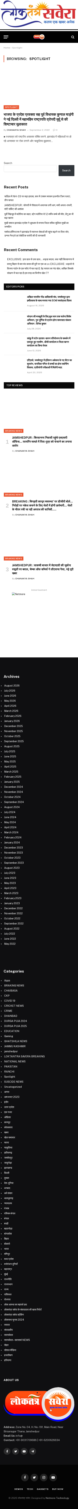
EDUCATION (11, 1031)
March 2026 (11, 710)
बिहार (6, 1238)
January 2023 (12, 903)
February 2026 (12, 716)
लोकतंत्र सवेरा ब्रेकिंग (14, 1314)
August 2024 (12, 807)
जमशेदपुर (8, 1157)
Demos (19, 1489)
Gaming (8, 1036)
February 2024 (13, 837)
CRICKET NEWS (14, 1005)
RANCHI (9, 1071)
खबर (6, 1132)
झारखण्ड (8, 1167)
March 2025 (11, 771)
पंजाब (6, 1208)
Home (7, 47)
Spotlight (11, 107)
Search (8, 163)
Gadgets (43, 1489)
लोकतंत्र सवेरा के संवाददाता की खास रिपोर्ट (23, 1309)
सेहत (6, 1345)
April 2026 (10, 705)
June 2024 (10, 817)
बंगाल (6, 1218)
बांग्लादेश (8, 1233)
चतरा (6, 1142)
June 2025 (10, 756)
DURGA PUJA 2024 (15, 1021)
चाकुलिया (8, 1147)
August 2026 (12, 685)
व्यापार (7, 1324)
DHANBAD (10, 1015)
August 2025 (12, 746)
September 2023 (14, 862)
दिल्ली (6, 1172)
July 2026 (9, 690)
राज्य (6, 1289)
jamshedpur (11, 1051)
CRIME (8, 1010)
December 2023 (13, 847)
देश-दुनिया (8, 1183)
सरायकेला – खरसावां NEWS (17, 1340)
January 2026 (12, 721)
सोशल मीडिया (10, 1350)
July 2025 (9, 751)
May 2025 (10, 761)
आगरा (6, 1091)
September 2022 (14, 923)
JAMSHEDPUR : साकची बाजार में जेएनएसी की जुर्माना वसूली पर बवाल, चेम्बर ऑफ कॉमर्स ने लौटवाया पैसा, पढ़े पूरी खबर (42, 569)
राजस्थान (8, 1284)
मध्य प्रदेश (9, 1259)
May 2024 (10, 822)
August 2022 (11, 928)
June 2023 (10, 878)
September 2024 (14, 802)
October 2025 (12, 736)
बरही (6, 1223)
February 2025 (12, 776)
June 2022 (10, 938)
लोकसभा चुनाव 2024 (14, 1319)
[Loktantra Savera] (39, 37)
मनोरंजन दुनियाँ (11, 1264)
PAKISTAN (10, 1066)
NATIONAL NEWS (15, 1061)
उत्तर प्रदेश (9, 1107)
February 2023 (12, 898)
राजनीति (8, 1279)
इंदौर (6, 1102)
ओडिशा (7, 1117)
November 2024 (13, 791)
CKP (7, 995)
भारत (6, 1248)
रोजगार (7, 1299)
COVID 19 (9, 1000)
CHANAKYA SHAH (16, 130)
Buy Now (57, 1489)
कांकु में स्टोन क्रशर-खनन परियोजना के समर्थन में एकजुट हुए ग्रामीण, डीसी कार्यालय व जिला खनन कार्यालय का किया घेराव (48, 342)
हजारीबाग (8, 1355)
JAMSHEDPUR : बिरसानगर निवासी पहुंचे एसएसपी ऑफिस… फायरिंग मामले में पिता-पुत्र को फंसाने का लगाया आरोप (42, 441)
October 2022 (12, 918)
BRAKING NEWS (13, 431)
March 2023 (11, 893)
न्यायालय (8, 1203)
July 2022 (9, 933)
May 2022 (10, 943)
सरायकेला (8, 1334)
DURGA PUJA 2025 (15, 1026)
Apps (7, 980)
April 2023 (10, 888)
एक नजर (8, 1112)
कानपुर (7, 1122)
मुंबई (6, 1274)
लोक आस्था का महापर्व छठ (15, 1304)
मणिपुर (7, 1253)
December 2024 (13, 786)
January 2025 (12, 781)
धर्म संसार (8, 1193)
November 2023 (13, 852)
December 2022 (13, 908)
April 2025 (10, 766)
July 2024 (9, 812)
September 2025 (14, 741)
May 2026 (10, 700)
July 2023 (9, 872)
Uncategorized (13, 1086)
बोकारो (7, 1243)
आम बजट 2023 (11, 1096)
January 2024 (12, 842)
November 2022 (13, 913)
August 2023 (12, 867)
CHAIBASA (11, 990)
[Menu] (6, 37)
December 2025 (13, 726)
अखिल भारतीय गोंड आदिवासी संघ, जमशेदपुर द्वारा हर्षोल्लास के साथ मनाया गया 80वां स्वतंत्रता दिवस (49, 298)
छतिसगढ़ (8, 1152)
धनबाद (7, 1188)
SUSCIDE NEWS (13, 1081)
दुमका (6, 1177)
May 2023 (10, 883)
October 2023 (12, 857)
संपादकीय (8, 1329)
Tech (30, 1489)
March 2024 (11, 832)
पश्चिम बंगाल (9, 1213)
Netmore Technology (57, 1498)
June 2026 (10, 695)
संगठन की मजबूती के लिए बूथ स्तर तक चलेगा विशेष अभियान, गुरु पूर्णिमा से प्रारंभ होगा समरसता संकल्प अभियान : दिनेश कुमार (49, 320)
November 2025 (13, 731)
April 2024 (10, 827)
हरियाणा (7, 1360)
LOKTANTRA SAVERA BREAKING (24, 1056)
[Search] (72, 37)
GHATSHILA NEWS (15, 1041)
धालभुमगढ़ (8, 1198)
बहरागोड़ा (8, 1228)
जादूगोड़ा (8, 1162)
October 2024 (12, 797)
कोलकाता (8, 1127)
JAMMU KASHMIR (15, 1046)
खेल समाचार (9, 1137)
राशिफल (7, 1294)
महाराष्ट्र (8, 1269)
